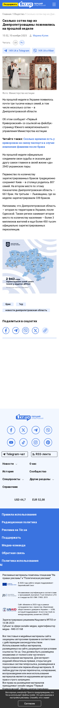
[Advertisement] (29, 370)
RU (21, 42)
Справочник (10, 486)
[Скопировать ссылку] (45, 330)
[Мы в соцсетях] (11, 430)
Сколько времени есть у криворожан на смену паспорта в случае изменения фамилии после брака (28, 142)
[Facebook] (5, 330)
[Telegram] (15, 330)
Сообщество (38, 471)
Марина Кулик (41, 35)
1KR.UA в (19, 50)
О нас (33, 463)
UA (15, 42)
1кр (21, 304)
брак (8, 304)
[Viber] (25, 330)
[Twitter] (35, 330)
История (7, 471)
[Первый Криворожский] (32, 4)
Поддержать (10, 4)
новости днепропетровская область (26, 310)
